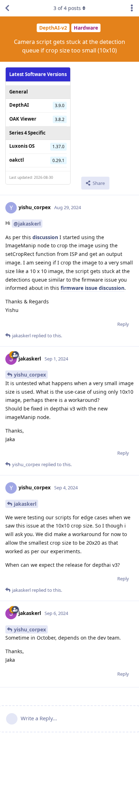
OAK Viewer (22, 119)
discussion (45, 237)
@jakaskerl (27, 223)
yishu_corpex (30, 374)
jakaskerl (25, 503)
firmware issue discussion (92, 287)
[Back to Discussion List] (7, 8)
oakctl (16, 160)
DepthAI (19, 105)
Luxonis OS (22, 146)
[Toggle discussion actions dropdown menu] (132, 8)
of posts (67, 8)
